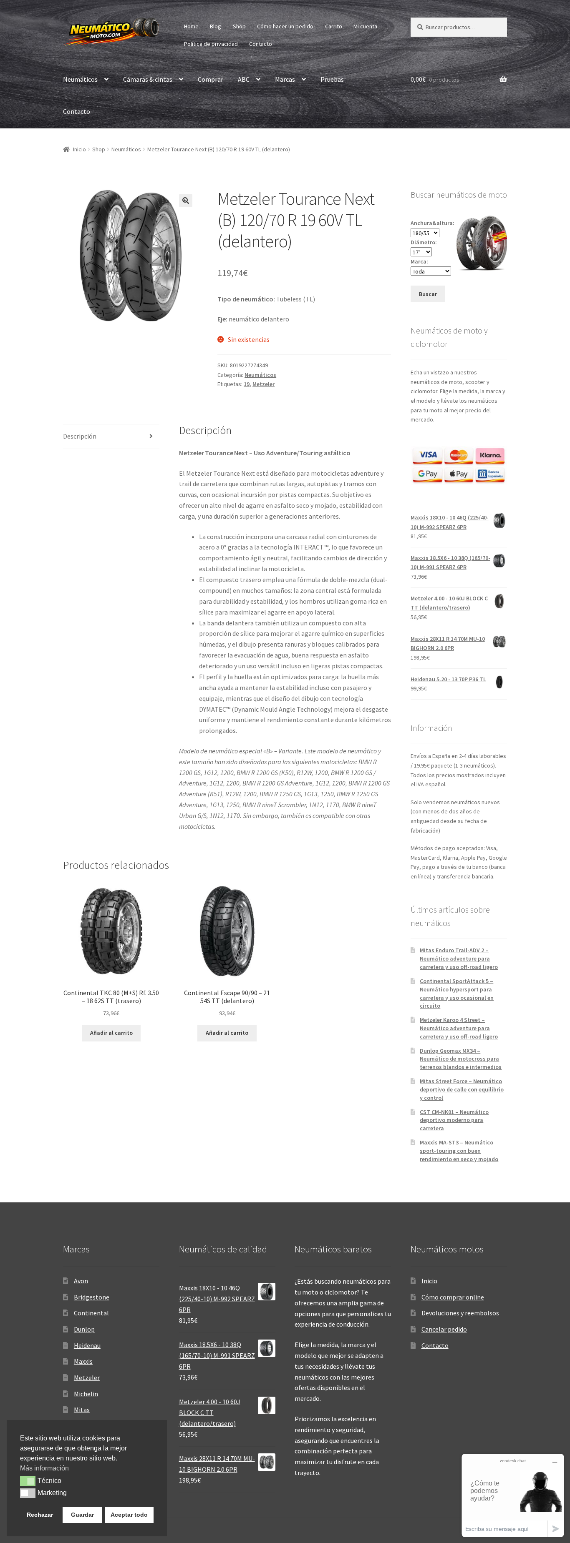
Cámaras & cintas (147, 79)
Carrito (333, 26)
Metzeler (263, 384)
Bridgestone (91, 1297)
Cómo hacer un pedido (285, 26)
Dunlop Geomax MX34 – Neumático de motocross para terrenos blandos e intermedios (461, 1059)
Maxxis (83, 1361)
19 (247, 384)
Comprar (210, 79)
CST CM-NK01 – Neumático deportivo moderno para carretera (454, 1120)
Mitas (82, 1409)
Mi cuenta (365, 26)
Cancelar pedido (444, 1329)
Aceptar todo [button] (129, 1514)
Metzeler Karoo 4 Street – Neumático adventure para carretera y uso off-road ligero (459, 1028)
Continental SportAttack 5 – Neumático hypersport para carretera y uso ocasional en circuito (457, 993)
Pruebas (332, 79)
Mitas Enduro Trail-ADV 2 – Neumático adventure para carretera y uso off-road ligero (459, 958)
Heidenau (87, 1345)
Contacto (260, 44)
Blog (215, 26)
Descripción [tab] (79, 436)
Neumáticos (80, 79)
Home (191, 26)
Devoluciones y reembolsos (460, 1313)
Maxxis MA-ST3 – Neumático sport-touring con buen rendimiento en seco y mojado (459, 1151)
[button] (185, 200)
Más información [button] (44, 1468)
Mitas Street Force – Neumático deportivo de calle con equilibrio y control (462, 1089)
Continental (91, 1313)
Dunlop (84, 1329)
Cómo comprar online (452, 1297)
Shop (239, 26)
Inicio (79, 149)
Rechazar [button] (40, 1514)
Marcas (285, 79)
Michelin (86, 1394)
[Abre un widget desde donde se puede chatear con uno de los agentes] (513, 1495)
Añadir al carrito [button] (111, 1032)
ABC (244, 79)
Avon (81, 1281)
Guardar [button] (82, 1514)
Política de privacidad (211, 44)
